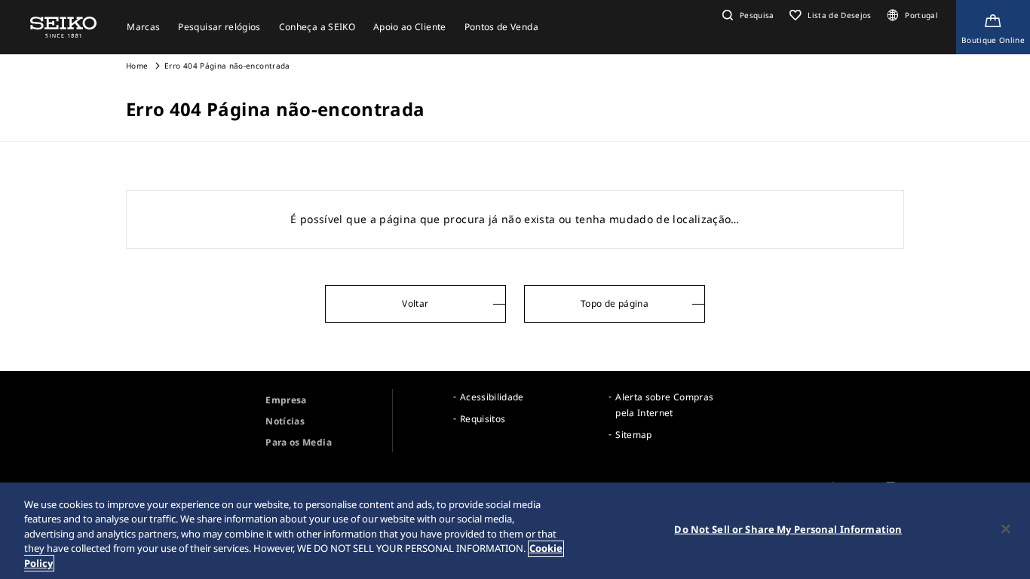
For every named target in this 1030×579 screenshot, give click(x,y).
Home (137, 65)
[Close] (1005, 529)
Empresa (285, 400)
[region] (515, 530)
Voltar (415, 303)
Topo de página (614, 303)
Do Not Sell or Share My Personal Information (788, 529)
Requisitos (483, 418)
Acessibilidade (492, 397)
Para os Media (298, 442)
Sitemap (633, 434)
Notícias (285, 421)
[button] (746, 15)
